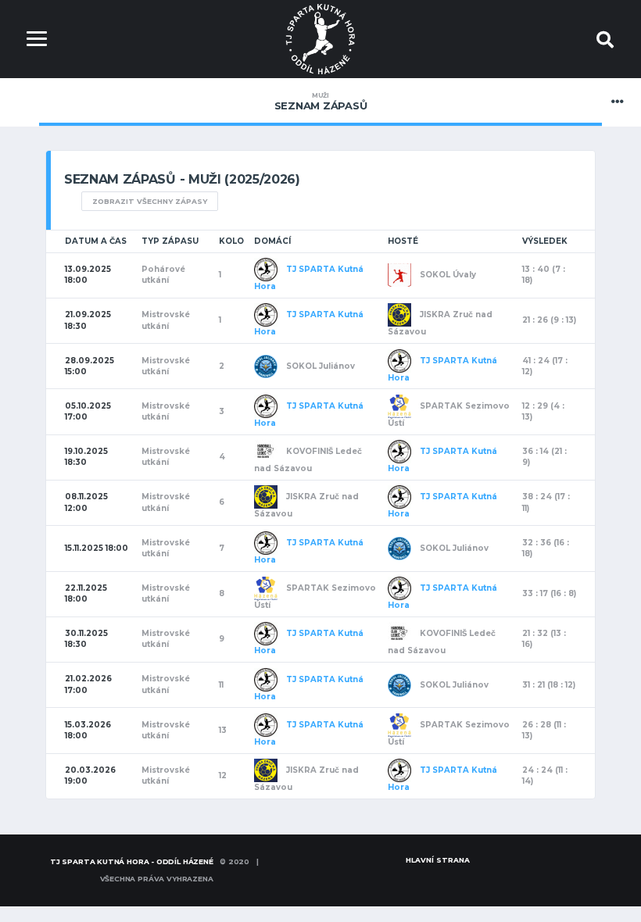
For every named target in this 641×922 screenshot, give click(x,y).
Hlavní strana (438, 860)
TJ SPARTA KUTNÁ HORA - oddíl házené (131, 861)
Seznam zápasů (320, 101)
